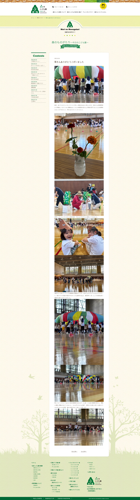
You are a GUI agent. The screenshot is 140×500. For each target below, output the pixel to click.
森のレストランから (100, 12)
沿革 (34, 480)
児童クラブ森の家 (58, 7)
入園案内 (104, 6)
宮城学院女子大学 (49, 498)
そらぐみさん (74, 466)
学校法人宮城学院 (37, 498)
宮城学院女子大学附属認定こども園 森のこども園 (39, 9)
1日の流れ (54, 475)
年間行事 (54, 477)
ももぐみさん (74, 474)
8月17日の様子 (35, 79)
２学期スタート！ (35, 61)
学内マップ (91, 466)
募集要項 (35, 485)
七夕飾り (33, 101)
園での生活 (54, 473)
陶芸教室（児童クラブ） (37, 83)
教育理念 (35, 472)
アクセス (90, 1)
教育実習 (35, 478)
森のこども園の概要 (37, 465)
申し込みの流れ (37, 487)
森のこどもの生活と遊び (74, 12)
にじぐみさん (74, 468)
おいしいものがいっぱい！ (38, 65)
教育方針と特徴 (37, 470)
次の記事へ (84, 451)
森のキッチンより (74, 478)
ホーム (32, 17)
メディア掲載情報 (56, 491)
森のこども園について (59, 12)
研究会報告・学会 (56, 489)
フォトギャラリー (88, 12)
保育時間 (35, 476)
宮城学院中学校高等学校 (64, 498)
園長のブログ (40, 17)
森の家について (55, 464)
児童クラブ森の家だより (57, 470)
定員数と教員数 (37, 474)
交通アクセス (92, 468)
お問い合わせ (102, 1)
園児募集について (36, 483)
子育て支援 (72, 481)
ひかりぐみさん (74, 464)
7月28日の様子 (35, 97)
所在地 (90, 464)
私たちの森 (54, 487)
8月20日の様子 (35, 69)
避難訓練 (33, 87)
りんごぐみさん (74, 470)
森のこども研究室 (72, 7)
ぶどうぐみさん (74, 472)
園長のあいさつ (37, 467)
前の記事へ (74, 451)
